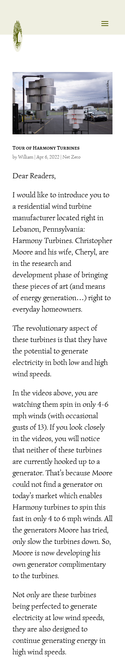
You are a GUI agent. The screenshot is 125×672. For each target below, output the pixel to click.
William (25, 157)
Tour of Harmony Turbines (46, 148)
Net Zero (71, 157)
